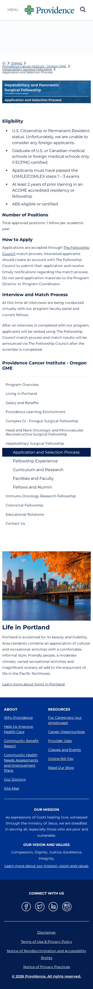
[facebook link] (26, 906)
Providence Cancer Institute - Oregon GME (34, 66)
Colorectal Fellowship (24, 505)
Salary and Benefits (22, 403)
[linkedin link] (53, 906)
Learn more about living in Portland (33, 684)
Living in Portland (21, 394)
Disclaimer (46, 932)
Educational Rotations (25, 514)
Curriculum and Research (38, 469)
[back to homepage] (4, 63)
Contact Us (15, 523)
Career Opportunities (66, 732)
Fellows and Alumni (32, 487)
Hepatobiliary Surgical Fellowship (27, 69)
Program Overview (22, 385)
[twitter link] (39, 906)
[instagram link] (66, 906)
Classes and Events (64, 749)
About (10, 709)
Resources (59, 709)
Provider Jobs (60, 741)
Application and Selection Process (46, 452)
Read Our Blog (61, 767)
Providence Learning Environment (35, 412)
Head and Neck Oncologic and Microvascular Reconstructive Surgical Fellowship (45, 432)
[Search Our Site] (83, 10)
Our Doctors (15, 779)
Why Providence (18, 717)
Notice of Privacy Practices (46, 967)
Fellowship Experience (35, 461)
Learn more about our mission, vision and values (46, 866)
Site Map (11, 788)
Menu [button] (12, 10)
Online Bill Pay (61, 758)
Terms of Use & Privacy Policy (46, 942)
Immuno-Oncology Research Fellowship (41, 496)
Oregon (16, 63)
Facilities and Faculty (33, 478)
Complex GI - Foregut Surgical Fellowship (42, 421)
